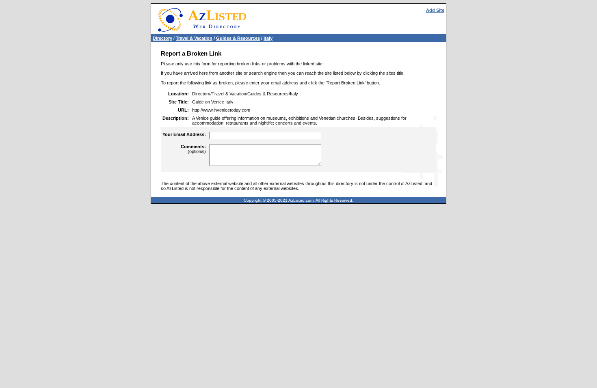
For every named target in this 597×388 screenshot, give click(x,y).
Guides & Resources (238, 38)
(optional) (193, 149)
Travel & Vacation (194, 38)
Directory (162, 38)
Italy (268, 38)
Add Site (435, 10)
